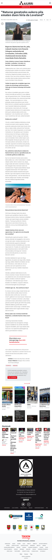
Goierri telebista (32, 547)
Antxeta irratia (43, 543)
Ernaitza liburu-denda (6, 405)
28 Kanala (42, 551)
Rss (47, 507)
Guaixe (41, 547)
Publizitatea (23, 507)
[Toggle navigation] (1, 3)
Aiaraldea (7, 543)
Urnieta (12, 453)
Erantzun (26, 383)
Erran (44, 545)
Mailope (28, 549)
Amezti (29, 543)
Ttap (31, 554)
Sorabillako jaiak (30, 433)
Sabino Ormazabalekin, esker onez (5, 435)
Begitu (38, 545)
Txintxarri (17, 551)
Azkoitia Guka (24, 545)
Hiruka (16, 549)
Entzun (41, 19)
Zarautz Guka (25, 551)
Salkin (29, 404)
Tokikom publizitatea (26, 556)
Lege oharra (15, 507)
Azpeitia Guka (15, 545)
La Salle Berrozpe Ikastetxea (45, 405)
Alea (24, 543)
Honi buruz (7, 507)
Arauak (30, 507)
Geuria (18, 547)
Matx (21, 554)
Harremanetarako (39, 507)
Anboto (35, 543)
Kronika (22, 549)
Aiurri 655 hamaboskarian (17, 341)
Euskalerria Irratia (9, 547)
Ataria (7, 545)
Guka (46, 547)
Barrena (32, 545)
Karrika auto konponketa (18, 405)
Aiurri (19, 543)
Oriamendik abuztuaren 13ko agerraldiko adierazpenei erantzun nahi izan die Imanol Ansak (13, 441)
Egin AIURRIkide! (12, 377)
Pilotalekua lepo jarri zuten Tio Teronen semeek (47, 436)
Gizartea (8, 365)
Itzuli (47, 19)
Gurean (26, 554)
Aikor (13, 543)
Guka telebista (8, 549)
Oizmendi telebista (43, 549)
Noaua (34, 549)
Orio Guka (9, 551)
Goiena (24, 547)
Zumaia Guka (35, 551)
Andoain (26, 7)
